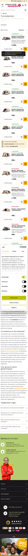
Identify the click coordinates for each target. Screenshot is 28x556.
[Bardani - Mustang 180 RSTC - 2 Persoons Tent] (6, 110)
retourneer (9, 453)
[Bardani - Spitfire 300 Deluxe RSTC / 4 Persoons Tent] (6, 173)
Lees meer (3, 24)
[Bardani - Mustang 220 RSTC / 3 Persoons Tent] (6, 75)
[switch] (24, 282)
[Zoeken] (25, 10)
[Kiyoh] (14, 523)
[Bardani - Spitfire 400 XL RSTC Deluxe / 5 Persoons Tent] (6, 192)
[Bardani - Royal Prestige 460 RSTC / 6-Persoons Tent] (6, 38)
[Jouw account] (23, 5)
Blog (14, 536)
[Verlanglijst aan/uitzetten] (21, 48)
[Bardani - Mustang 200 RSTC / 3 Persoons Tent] (6, 92)
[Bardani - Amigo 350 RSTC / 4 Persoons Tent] (6, 210)
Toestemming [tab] (5, 251)
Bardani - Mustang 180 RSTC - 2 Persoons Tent (18, 110)
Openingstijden (5, 494)
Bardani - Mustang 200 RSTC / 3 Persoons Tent (18, 92)
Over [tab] (23, 251)
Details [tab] (14, 251)
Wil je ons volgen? (5, 499)
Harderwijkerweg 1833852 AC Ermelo (17, 513)
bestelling (12, 451)
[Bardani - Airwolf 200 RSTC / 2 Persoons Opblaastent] (6, 127)
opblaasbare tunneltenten (20, 388)
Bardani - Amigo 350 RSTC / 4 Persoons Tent (19, 209)
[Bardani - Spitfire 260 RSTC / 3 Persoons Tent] (6, 155)
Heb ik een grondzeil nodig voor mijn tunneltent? (10, 427)
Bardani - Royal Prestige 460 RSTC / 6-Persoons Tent (18, 37)
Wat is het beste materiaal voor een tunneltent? (10, 420)
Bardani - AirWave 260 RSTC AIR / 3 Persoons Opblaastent (18, 57)
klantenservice (10, 446)
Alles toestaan (14, 297)
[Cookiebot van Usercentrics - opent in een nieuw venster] (20, 247)
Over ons (3, 489)
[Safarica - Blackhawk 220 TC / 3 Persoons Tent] (6, 229)
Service (3, 484)
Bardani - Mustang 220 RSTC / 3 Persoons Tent (18, 75)
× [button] (26, 539)
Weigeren (14, 307)
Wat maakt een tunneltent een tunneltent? (12, 408)
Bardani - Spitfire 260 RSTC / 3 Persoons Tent (18, 155)
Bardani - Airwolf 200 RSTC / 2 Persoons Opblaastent (17, 127)
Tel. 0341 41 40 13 (15, 507)
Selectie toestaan (14, 302)
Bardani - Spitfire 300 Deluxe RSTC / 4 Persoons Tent (18, 171)
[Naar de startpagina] (13, 5)
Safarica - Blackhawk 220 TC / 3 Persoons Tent (18, 226)
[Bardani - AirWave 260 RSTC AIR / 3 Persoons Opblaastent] (6, 57)
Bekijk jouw (13, 516)
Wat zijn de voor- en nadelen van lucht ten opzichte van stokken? (12, 413)
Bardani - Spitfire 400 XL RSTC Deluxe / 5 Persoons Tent (18, 190)
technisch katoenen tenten (11, 351)
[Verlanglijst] (25, 5)
